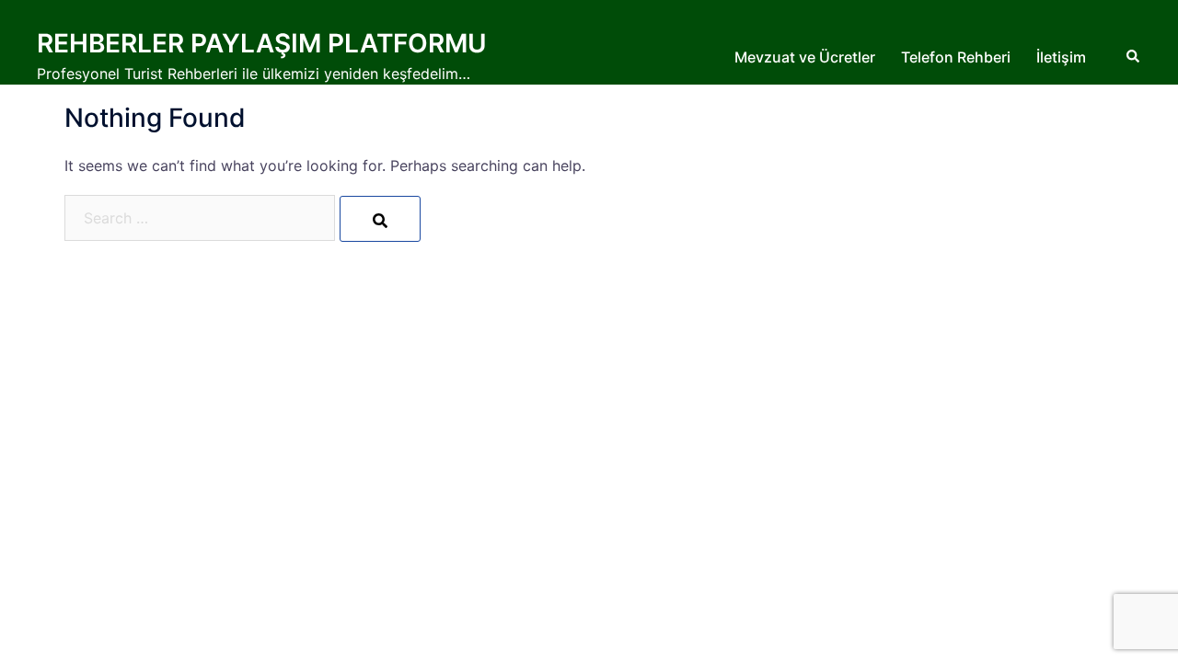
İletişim (1061, 57)
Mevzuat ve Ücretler (804, 57)
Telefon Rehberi (956, 57)
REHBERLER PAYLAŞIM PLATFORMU (262, 43)
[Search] (380, 219)
